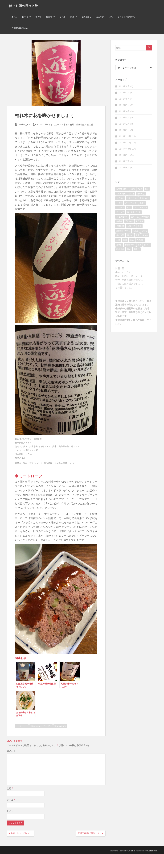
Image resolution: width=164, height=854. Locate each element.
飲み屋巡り (86, 16)
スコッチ (120, 212)
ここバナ (100, 16)
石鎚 (118, 240)
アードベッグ (131, 202)
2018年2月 (124, 123)
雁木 (129, 249)
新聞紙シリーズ (123, 230)
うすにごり (54, 124)
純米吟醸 (80, 124)
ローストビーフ (133, 212)
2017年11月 (125, 142)
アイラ (119, 202)
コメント (11, 750)
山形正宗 (131, 226)
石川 (72, 124)
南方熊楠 (139, 221)
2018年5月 (124, 105)
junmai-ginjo (122, 188)
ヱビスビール (122, 216)
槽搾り (130, 235)
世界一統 (135, 216)
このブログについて (126, 16)
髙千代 (136, 249)
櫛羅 (137, 235)
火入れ (145, 235)
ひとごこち (132, 198)
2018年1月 (124, 130)
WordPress (152, 850)
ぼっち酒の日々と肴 (23, 6)
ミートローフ (22, 726)
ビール (62, 16)
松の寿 (144, 230)
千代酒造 (129, 221)
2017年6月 (124, 167)
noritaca (39, 124)
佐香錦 (119, 221)
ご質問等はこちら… (20, 28)
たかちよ (141, 193)
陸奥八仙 (120, 249)
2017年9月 (124, 155)
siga (146, 188)
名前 (10, 788)
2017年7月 (124, 161)
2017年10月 (125, 148)
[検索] (149, 47)
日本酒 (25, 16)
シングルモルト (140, 207)
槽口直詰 (120, 235)
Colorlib (131, 850)
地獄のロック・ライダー (41, 726)
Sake (111, 16)
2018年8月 (124, 86)
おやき (131, 193)
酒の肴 (38, 16)
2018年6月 (124, 98)
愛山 (139, 226)
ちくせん (120, 198)
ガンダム (120, 207)
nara (133, 188)
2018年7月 (124, 92)
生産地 (49, 16)
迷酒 (139, 244)
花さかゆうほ (60, 726)
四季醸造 (120, 226)
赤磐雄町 (140, 240)
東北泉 (136, 230)
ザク (129, 207)
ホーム (14, 16)
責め (132, 240)
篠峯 (125, 240)
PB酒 (140, 188)
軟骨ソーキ (130, 244)
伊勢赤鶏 (145, 216)
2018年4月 (124, 111)
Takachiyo (121, 193)
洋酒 (72, 16)
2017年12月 (125, 136)
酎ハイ (147, 244)
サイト (10, 811)
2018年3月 (124, 117)
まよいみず (144, 198)
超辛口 (119, 244)
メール (11, 799)
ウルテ (142, 202)
